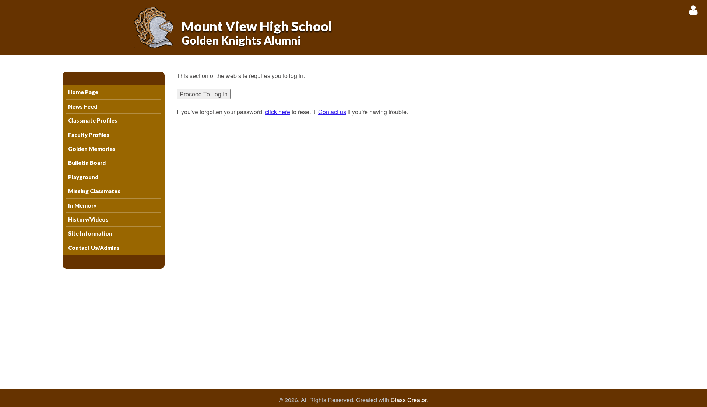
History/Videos (88, 219)
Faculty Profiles (88, 134)
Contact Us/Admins (94, 247)
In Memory (82, 205)
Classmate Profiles (92, 120)
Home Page (83, 92)
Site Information (90, 233)
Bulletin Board (87, 162)
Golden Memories (92, 148)
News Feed (82, 106)
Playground (83, 177)
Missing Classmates (94, 191)
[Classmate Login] (693, 10)
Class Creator (409, 400)
